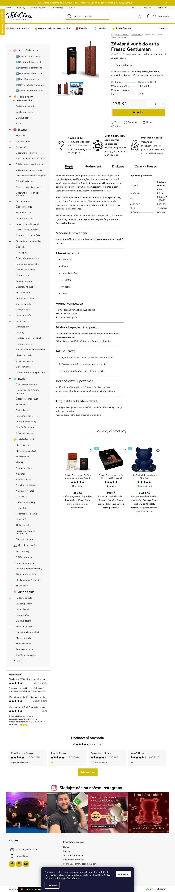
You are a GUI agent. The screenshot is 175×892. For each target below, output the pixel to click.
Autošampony (23, 141)
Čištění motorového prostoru (30, 372)
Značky (17, 661)
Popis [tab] (69, 166)
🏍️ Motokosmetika (25, 545)
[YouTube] (26, 864)
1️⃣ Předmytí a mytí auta (28, 56)
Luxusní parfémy (24, 603)
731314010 (22, 855)
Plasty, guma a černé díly (28, 580)
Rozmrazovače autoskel (27, 229)
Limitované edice (24, 112)
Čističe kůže (22, 410)
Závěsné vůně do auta (161, 185)
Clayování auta (23, 366)
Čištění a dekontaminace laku (30, 164)
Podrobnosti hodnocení (154, 54)
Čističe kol (21, 246)
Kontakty (21, 7)
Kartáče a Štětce (24, 479)
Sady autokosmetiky (26, 106)
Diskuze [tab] (118, 166)
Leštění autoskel (24, 218)
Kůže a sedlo (22, 585)
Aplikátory (21, 473)
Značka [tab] (146, 166)
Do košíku (138, 112)
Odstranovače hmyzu (26, 152)
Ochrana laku (22, 275)
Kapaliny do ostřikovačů (27, 224)
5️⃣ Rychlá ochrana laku (27, 79)
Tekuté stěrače (23, 212)
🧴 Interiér (19, 379)
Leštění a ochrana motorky (29, 568)
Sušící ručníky (22, 456)
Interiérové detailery (26, 421)
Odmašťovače (22, 326)
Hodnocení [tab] (93, 166)
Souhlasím (123, 874)
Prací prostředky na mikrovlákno (25, 532)
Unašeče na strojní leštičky (29, 338)
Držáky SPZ (21, 496)
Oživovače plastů (24, 361)
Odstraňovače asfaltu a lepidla (31, 175)
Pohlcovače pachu (24, 649)
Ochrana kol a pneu (25, 269)
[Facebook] (12, 864)
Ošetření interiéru (25, 427)
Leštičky (20, 332)
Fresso (122, 57)
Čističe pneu (22, 252)
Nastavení (52, 885)
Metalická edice (23, 643)
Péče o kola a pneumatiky (28, 241)
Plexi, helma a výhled (26, 574)
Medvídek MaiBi (24, 626)
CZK (133, 7)
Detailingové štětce (25, 485)
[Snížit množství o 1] (149, 103)
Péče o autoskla (24, 201)
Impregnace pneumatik (27, 263)
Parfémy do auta (24, 597)
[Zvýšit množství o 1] (163, 103)
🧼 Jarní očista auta (25, 50)
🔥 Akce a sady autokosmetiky (23, 98)
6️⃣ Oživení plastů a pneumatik (31, 85)
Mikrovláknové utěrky (26, 451)
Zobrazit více (88, 772)
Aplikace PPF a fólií (25, 490)
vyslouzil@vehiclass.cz (27, 849)
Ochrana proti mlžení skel (28, 235)
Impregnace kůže (24, 415)
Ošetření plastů (23, 304)
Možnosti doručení (120, 90)
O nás (8, 7)
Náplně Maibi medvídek (27, 632)
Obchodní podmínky (73, 855)
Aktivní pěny (22, 147)
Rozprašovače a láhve (26, 513)
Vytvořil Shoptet (158, 888)
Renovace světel (24, 343)
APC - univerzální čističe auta (30, 158)
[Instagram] (19, 864)
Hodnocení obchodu (87, 737)
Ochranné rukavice (25, 468)
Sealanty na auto (24, 281)
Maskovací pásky (24, 355)
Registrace (161, 7)
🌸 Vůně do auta (23, 592)
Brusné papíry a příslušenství (30, 349)
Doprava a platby (38, 7)
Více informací (73, 878)
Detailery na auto (24, 286)
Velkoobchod (57, 7)
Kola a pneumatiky (25, 563)
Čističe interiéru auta (26, 384)
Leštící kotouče (23, 315)
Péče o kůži (21, 404)
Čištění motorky (24, 557)
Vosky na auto (23, 292)
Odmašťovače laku (25, 181)
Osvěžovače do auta (26, 655)
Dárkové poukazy (24, 539)
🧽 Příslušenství (23, 439)
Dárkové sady (22, 117)
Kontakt (67, 851)
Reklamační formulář (73, 859)
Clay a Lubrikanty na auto (28, 187)
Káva (18, 123)
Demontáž (21, 508)
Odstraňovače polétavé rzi (29, 169)
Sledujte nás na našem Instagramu (91, 788)
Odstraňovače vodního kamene (27, 194)
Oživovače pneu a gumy (27, 258)
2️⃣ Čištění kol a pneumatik (29, 62)
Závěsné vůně (23, 615)
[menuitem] (17, 28)
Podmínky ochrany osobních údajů (80, 863)
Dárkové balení (23, 620)
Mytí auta (20, 135)
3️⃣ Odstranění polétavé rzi (29, 67)
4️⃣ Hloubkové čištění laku (29, 73)
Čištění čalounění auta (27, 398)
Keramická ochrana (25, 298)
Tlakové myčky (23, 525)
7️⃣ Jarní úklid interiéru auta (29, 90)
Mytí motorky (22, 551)
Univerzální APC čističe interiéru (27, 392)
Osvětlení (21, 519)
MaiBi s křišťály (23, 638)
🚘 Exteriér (20, 130)
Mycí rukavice (22, 445)
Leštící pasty (22, 321)
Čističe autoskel (24, 206)
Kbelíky (19, 462)
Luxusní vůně (22, 609)
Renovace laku (23, 309)
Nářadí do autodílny (25, 502)
